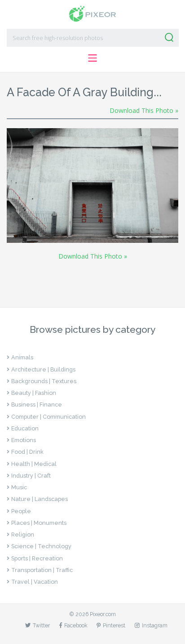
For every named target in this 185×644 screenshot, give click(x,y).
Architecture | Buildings (43, 369)
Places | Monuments (38, 522)
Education (25, 428)
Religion (22, 534)
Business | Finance (36, 404)
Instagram (154, 625)
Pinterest (114, 625)
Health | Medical (34, 464)
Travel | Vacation (34, 581)
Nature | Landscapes (39, 499)
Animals (22, 357)
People (21, 511)
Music (19, 487)
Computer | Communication (48, 416)
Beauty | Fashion (33, 392)
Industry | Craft (31, 475)
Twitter (41, 625)
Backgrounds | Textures (43, 381)
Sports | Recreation (37, 558)
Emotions (23, 440)
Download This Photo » (144, 110)
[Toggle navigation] (92, 58)
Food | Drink (27, 451)
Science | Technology (41, 546)
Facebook (76, 625)
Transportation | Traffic (42, 570)
